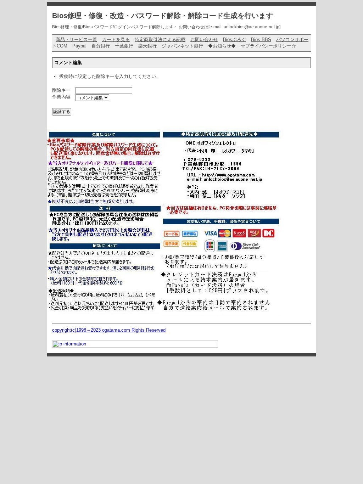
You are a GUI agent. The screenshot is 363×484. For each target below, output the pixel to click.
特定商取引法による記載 (160, 39)
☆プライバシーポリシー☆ (268, 46)
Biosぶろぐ (234, 39)
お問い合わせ (204, 39)
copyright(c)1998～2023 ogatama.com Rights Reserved (109, 330)
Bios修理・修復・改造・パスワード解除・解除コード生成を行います (162, 15)
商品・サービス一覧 (76, 39)
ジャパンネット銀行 (182, 46)
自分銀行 (100, 46)
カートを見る (116, 39)
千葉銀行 (124, 46)
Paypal (79, 46)
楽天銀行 (147, 46)
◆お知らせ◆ (222, 46)
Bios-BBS (261, 39)
